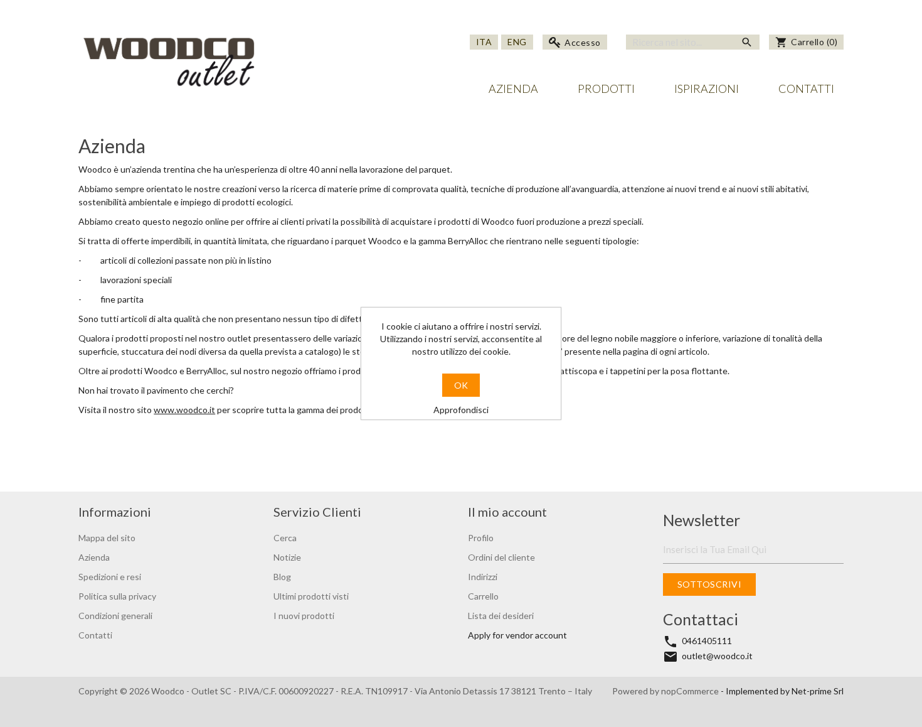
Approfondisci (461, 409)
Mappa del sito (106, 537)
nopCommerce (691, 691)
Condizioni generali (115, 615)
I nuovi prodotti (303, 615)
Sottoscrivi (709, 584)
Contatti (806, 88)
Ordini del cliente (501, 557)
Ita (484, 41)
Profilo (481, 537)
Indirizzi (482, 576)
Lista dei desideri (501, 615)
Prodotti (606, 88)
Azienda (513, 88)
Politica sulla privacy (117, 596)
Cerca (285, 537)
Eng (517, 41)
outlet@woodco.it (717, 655)
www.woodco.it (184, 409)
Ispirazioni (706, 88)
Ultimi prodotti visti (311, 596)
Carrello (483, 596)
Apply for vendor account (517, 635)
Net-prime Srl (818, 691)
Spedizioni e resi (109, 576)
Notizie (287, 557)
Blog (282, 576)
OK (461, 385)
